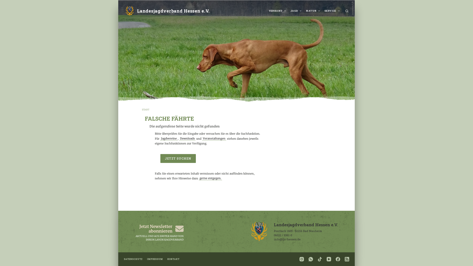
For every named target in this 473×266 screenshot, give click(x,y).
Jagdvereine (169, 138)
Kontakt (173, 259)
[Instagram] (302, 259)
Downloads (187, 138)
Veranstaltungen (214, 138)
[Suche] (347, 11)
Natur (311, 10)
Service (330, 10)
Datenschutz (133, 259)
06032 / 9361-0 (283, 235)
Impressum (155, 259)
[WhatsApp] (311, 259)
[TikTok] (320, 259)
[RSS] (347, 259)
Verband (276, 10)
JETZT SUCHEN (178, 158)
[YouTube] (329, 259)
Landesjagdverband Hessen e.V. (173, 11)
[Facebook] (338, 259)
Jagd (294, 10)
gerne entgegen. (210, 178)
